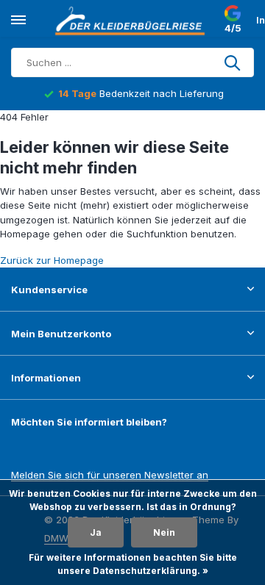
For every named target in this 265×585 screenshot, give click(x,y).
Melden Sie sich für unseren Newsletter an (109, 475)
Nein (164, 532)
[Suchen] (233, 62)
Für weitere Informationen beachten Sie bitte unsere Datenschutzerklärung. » (133, 564)
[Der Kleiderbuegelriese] (132, 20)
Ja (96, 532)
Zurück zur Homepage (52, 260)
